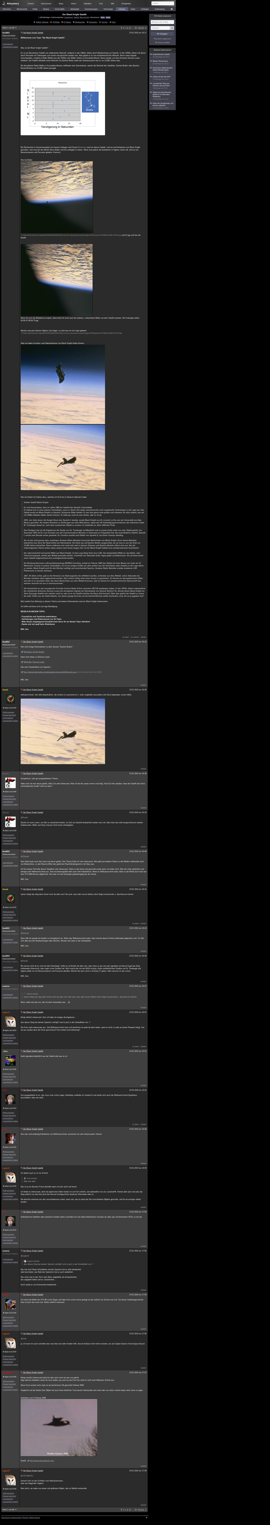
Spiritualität (74, 9)
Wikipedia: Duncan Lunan (34, 662)
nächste (141, 28)
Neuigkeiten (126, 4)
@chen (23, 1339)
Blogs (61, 4)
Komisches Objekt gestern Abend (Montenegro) (163, 70)
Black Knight (84, 17)
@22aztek (25, 856)
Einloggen (163, 34)
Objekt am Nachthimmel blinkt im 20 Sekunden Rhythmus (162, 95)
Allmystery (13, 3)
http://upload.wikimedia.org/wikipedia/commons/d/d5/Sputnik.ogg (50, 672)
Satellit (76, 17)
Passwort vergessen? (162, 39)
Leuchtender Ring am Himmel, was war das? (161, 86)
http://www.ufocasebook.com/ (42, 1461)
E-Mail (108, 17)
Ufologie (122, 9)
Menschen (7, 9)
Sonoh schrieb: (32, 994)
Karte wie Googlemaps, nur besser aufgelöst (163, 105)
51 (130, 28)
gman (4, 1129)
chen (4, 1090)
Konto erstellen (164, 42)
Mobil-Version (35, 1518)
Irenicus (5, 1295)
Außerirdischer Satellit (161, 55)
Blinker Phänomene (161, 62)
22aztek (5, 774)
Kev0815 (6, 33)
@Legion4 (25, 1256)
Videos (73, 4)
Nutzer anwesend (162, 16)
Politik (35, 9)
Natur (133, 9)
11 (127, 28)
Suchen (104, 22)
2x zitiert (125, 637)
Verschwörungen (91, 9)
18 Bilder (56, 22)
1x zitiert (135, 924)
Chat (101, 4)
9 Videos (67, 22)
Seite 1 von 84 (8, 28)
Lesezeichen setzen (10, 47)
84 (136, 28)
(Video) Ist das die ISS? (162, 78)
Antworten (93, 22)
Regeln (25, 1518)
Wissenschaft (22, 9)
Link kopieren (8, 44)
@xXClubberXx (27, 1476)
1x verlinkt (135, 637)
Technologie (108, 9)
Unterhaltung (160, 9)
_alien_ (5, 1051)
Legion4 (5, 1012)
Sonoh (5, 690)
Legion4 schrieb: (33, 1261)
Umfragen (145, 9)
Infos (114, 22)
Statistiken (88, 4)
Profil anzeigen (8, 712)
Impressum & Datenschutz (11, 1518)
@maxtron (82, 147)
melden (143, 637)
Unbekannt (68, 17)
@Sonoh (24, 817)
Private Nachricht (9, 715)
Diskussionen (46, 4)
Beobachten (80, 22)
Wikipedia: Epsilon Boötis (34, 652)
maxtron (6, 986)
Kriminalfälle (60, 9)
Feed (102, 17)
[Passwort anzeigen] (172, 29)
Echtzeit (31, 4)
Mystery (46, 9)
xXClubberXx (8, 1373)
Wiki (112, 4)
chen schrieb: (32, 1178)
